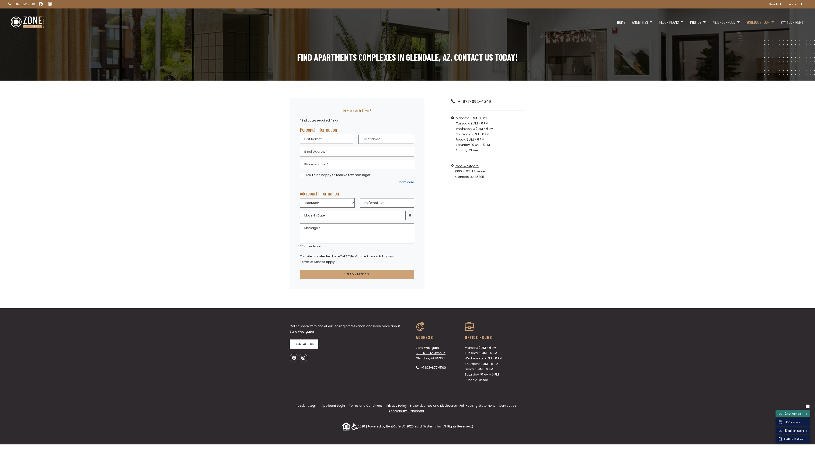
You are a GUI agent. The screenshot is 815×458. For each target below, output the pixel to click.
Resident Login (307, 405)
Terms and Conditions (365, 405)
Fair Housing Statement (477, 406)
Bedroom (326, 200)
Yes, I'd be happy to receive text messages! (338, 175)
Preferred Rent (375, 203)
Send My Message (357, 274)
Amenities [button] (640, 22)
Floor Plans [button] (669, 22)
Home (621, 22)
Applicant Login (333, 405)
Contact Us (304, 344)
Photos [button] (696, 22)
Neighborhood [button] (724, 22)
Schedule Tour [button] (758, 22)
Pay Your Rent (794, 22)
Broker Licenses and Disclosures (433, 406)
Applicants (798, 4)
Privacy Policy (377, 256)
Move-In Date (314, 215)
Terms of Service (312, 262)
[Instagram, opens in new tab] (50, 4)
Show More (406, 182)
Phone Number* (316, 164)
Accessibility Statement (406, 411)
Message (312, 228)
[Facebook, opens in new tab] (41, 4)
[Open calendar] (409, 215)
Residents (777, 4)
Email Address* (315, 151)
